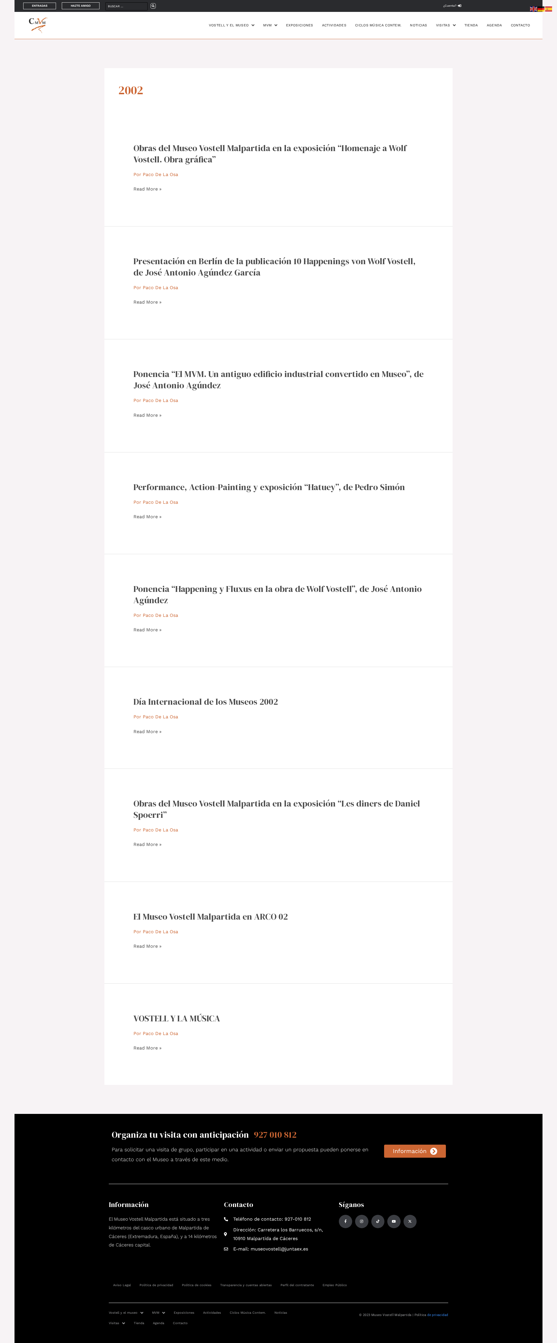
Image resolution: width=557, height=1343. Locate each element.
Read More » (147, 189)
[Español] (549, 8)
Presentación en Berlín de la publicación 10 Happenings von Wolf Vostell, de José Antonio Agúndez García (274, 266)
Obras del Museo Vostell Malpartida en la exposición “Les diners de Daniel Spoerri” (276, 809)
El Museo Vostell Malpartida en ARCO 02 (210, 916)
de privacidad (437, 1315)
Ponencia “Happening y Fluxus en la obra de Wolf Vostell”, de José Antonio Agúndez (277, 594)
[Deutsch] (541, 8)
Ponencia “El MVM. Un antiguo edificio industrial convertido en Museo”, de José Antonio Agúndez (278, 379)
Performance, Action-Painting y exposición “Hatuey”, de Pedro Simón (269, 487)
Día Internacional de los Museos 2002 (205, 702)
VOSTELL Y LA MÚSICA (176, 1018)
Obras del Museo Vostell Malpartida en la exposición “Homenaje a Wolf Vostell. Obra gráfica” (269, 153)
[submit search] (153, 6)
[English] (534, 8)
